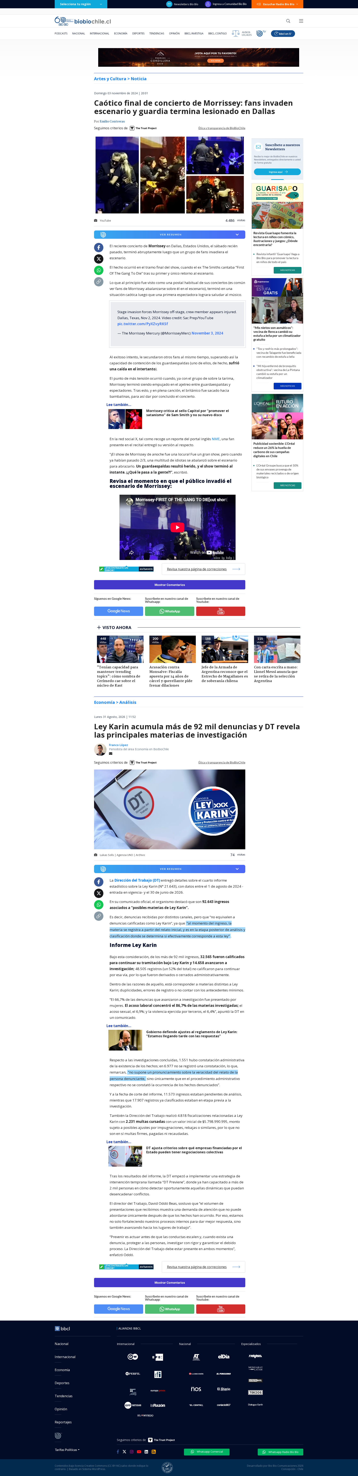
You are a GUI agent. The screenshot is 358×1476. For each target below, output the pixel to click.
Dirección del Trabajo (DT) (137, 880)
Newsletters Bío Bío (186, 4)
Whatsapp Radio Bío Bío (283, 1452)
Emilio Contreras (112, 121)
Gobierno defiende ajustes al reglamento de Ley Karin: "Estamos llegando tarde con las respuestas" (191, 1034)
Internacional (99, 33)
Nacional (78, 33)
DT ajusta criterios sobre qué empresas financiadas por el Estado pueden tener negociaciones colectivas (194, 1150)
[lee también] (126, 419)
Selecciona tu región (75, 4)
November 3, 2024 (207, 333)
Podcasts (61, 33)
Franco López (118, 745)
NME (216, 438)
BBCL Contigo (217, 33)
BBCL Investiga (194, 33)
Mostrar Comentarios (170, 585)
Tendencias (156, 33)
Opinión (174, 33)
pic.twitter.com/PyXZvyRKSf (142, 323)
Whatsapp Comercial (209, 1451)
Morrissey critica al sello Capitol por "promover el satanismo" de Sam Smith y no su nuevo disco (187, 413)
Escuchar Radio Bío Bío (278, 4)
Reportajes (63, 1422)
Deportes (138, 33)
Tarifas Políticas (66, 1450)
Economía (120, 33)
